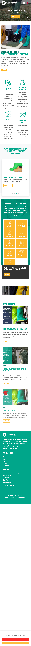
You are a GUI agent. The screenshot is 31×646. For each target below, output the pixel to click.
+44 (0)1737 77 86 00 (8, 485)
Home (4, 457)
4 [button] (18, 193)
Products (5, 459)
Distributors (6, 466)
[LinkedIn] (4, 453)
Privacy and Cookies (10, 497)
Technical (5, 464)
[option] (15, 176)
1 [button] (12, 193)
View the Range (15, 16)
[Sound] (28, 17)
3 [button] (16, 193)
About (4, 461)
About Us (4, 70)
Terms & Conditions (22, 497)
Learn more (22, 635)
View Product (8, 185)
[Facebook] (7, 453)
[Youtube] (11, 453)
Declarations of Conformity (16, 499)
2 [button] (14, 193)
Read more (6, 342)
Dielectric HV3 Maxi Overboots (14, 177)
